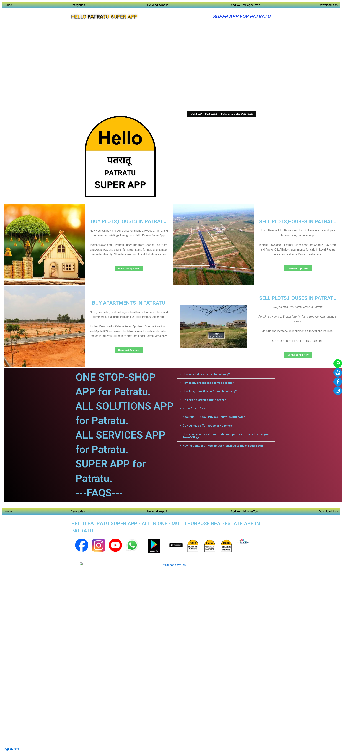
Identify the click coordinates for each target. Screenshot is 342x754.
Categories (78, 5)
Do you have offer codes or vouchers (208, 425)
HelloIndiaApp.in (157, 5)
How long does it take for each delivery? (210, 391)
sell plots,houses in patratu (298, 222)
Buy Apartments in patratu (128, 303)
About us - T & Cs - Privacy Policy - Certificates (214, 417)
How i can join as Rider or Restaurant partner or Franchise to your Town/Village (226, 435)
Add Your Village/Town (245, 5)
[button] (226, 374)
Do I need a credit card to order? (204, 400)
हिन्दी (16, 749)
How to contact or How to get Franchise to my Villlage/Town (223, 445)
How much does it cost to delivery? (206, 374)
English (8, 749)
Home (8, 5)
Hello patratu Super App (104, 17)
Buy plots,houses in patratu (129, 221)
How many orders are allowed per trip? (208, 382)
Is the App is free (194, 408)
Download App (328, 5)
